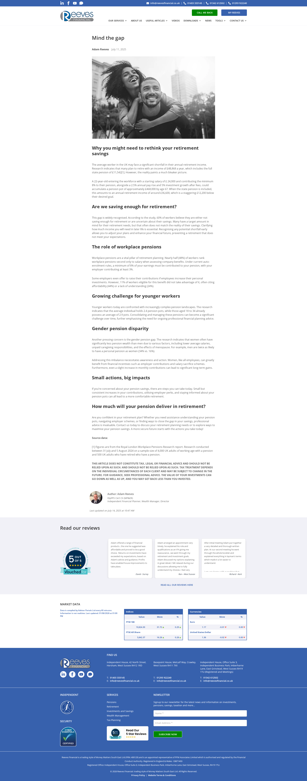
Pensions (111, 702)
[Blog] (81, 3)
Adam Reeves (100, 49)
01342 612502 (210, 677)
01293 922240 (164, 677)
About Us (136, 20)
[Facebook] (68, 3)
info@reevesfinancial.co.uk (124, 680)
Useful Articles (155, 20)
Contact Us (237, 20)
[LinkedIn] (62, 3)
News (208, 20)
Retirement (113, 706)
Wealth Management (118, 715)
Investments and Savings (120, 711)
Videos (176, 20)
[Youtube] (75, 3)
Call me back (205, 12)
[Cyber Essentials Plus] (68, 736)
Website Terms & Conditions (162, 775)
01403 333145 (117, 677)
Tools (219, 20)
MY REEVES (234, 12)
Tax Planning (114, 720)
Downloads (191, 20)
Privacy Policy (138, 775)
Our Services (116, 20)
